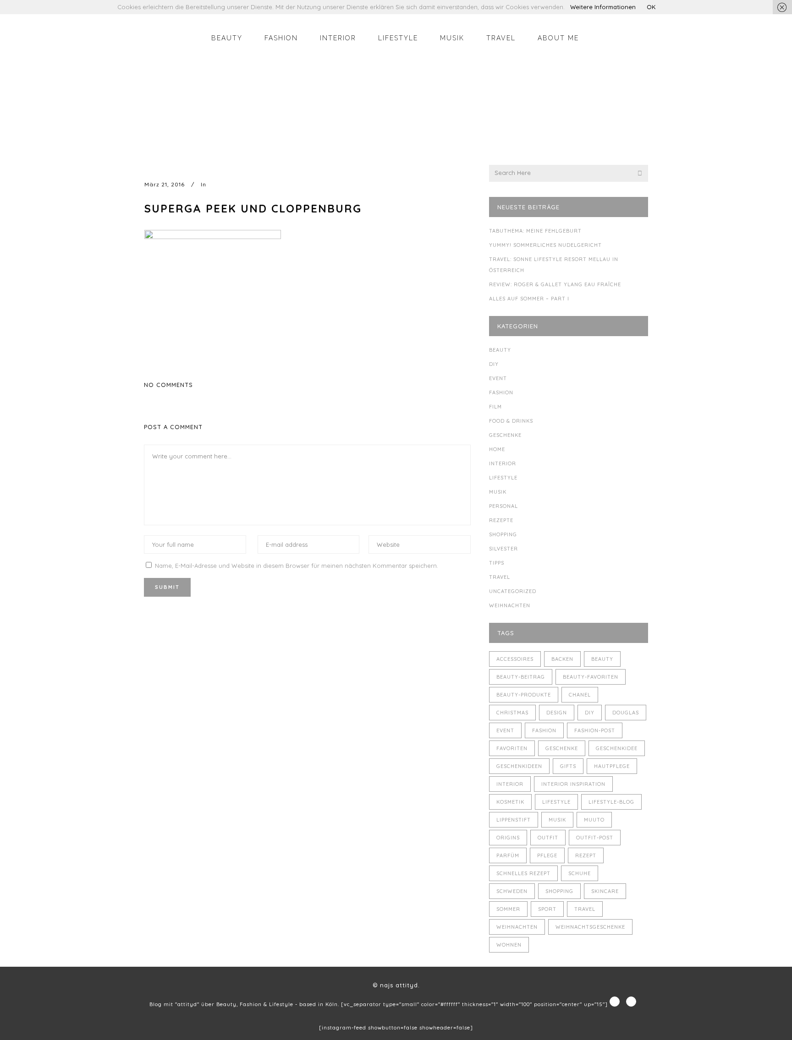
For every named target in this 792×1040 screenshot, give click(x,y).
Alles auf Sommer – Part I (529, 298)
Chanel (580, 695)
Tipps (496, 563)
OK (651, 7)
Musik (497, 492)
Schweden (512, 891)
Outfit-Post (594, 837)
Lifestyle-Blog (611, 802)
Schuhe (579, 873)
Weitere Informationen (603, 7)
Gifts (568, 766)
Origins (508, 837)
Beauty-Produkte (523, 695)
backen (562, 659)
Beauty (500, 350)
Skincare (605, 891)
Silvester (503, 548)
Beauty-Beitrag (520, 677)
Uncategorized (512, 591)
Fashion (501, 392)
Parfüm (507, 855)
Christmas (512, 712)
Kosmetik (510, 802)
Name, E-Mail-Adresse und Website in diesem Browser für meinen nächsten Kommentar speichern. (296, 565)
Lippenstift (513, 820)
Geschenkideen (519, 766)
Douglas (625, 712)
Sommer (508, 909)
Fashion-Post (594, 730)
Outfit (548, 837)
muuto (594, 820)
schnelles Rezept (523, 873)
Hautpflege (612, 766)
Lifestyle (503, 477)
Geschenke (505, 435)
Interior (502, 463)
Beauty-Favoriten (590, 677)
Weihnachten (509, 605)
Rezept (585, 855)
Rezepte (501, 520)
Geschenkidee (617, 748)
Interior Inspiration (573, 784)
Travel (499, 577)
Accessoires (515, 659)
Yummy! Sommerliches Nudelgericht (545, 245)
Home (497, 449)
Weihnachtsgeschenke (590, 927)
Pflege (547, 855)
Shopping (503, 534)
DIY (494, 364)
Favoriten (512, 748)
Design (556, 712)
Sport (547, 909)
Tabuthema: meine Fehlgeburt (535, 231)
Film (495, 406)
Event (498, 378)
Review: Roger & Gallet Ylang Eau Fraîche (555, 284)
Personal (503, 506)
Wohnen (509, 945)
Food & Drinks (511, 421)
